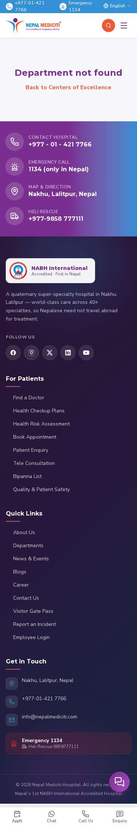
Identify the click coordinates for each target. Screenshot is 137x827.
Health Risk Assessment (41, 423)
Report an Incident (34, 624)
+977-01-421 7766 (44, 698)
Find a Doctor (28, 397)
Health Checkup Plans (39, 410)
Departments (28, 545)
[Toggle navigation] (124, 25)
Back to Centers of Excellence (68, 87)
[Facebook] (13, 352)
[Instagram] (31, 352)
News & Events (31, 558)
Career (21, 584)
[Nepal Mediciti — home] (33, 25)
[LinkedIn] (68, 352)
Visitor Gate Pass (33, 611)
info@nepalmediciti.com (49, 716)
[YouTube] (86, 352)
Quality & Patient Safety (41, 489)
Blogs (19, 571)
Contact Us (26, 598)
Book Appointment (34, 437)
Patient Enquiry (30, 450)
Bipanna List (27, 476)
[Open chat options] (119, 782)
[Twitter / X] (49, 352)
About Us (24, 532)
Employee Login (31, 637)
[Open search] (108, 25)
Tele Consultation (34, 463)
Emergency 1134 (42, 740)
